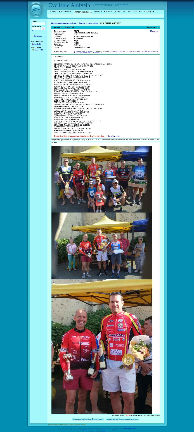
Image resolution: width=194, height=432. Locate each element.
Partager (155, 31)
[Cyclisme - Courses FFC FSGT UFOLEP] (36, 20)
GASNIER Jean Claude (64, 125)
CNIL (104, 430)
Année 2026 (38, 44)
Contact (83, 424)
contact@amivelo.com (129, 428)
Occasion (137, 11)
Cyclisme (58, 5)
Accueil (53, 11)
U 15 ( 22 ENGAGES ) (147, 51)
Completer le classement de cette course (88, 419)
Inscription (149, 11)
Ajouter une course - (75, 424)
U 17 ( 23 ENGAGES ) (133, 51)
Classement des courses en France (64, 23)
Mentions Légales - (54, 424)
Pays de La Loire (85, 23)
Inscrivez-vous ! (114, 136)
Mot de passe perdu (37, 30)
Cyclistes (119, 11)
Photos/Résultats (83, 12)
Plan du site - (64, 424)
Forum (98, 11)
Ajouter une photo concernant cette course (122, 419)
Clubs (108, 11)
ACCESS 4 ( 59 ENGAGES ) (118, 51)
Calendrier (65, 11)
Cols (129, 11)
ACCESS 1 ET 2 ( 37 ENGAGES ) (83, 51)
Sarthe (95, 23)
